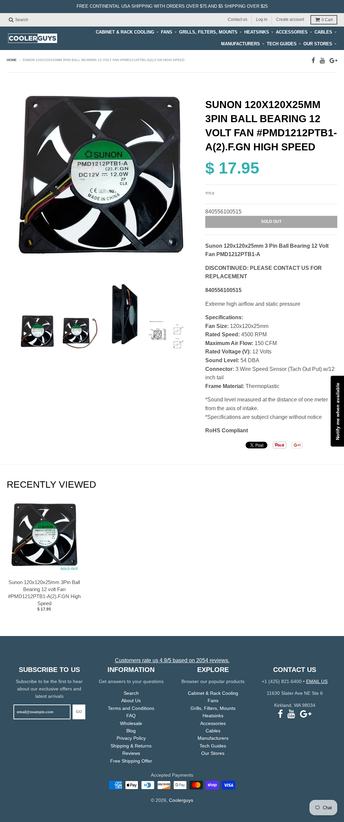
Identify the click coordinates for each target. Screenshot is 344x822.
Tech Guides (282, 43)
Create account (290, 19)
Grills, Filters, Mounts (208, 32)
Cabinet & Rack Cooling (125, 32)
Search (131, 693)
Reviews (131, 753)
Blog (131, 730)
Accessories (292, 32)
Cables (323, 32)
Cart (327, 19)
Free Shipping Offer (131, 761)
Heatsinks (256, 32)
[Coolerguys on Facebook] (313, 60)
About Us (131, 700)
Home (12, 60)
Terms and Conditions (131, 708)
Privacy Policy (131, 738)
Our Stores (317, 43)
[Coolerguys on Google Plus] (333, 60)
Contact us (237, 19)
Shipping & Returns (131, 745)
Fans (166, 32)
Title (210, 193)
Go (79, 712)
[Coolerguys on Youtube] (322, 60)
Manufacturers (240, 43)
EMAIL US (317, 681)
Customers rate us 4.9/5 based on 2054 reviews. (172, 660)
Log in (261, 19)
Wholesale (131, 723)
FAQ (131, 715)
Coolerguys (181, 800)
